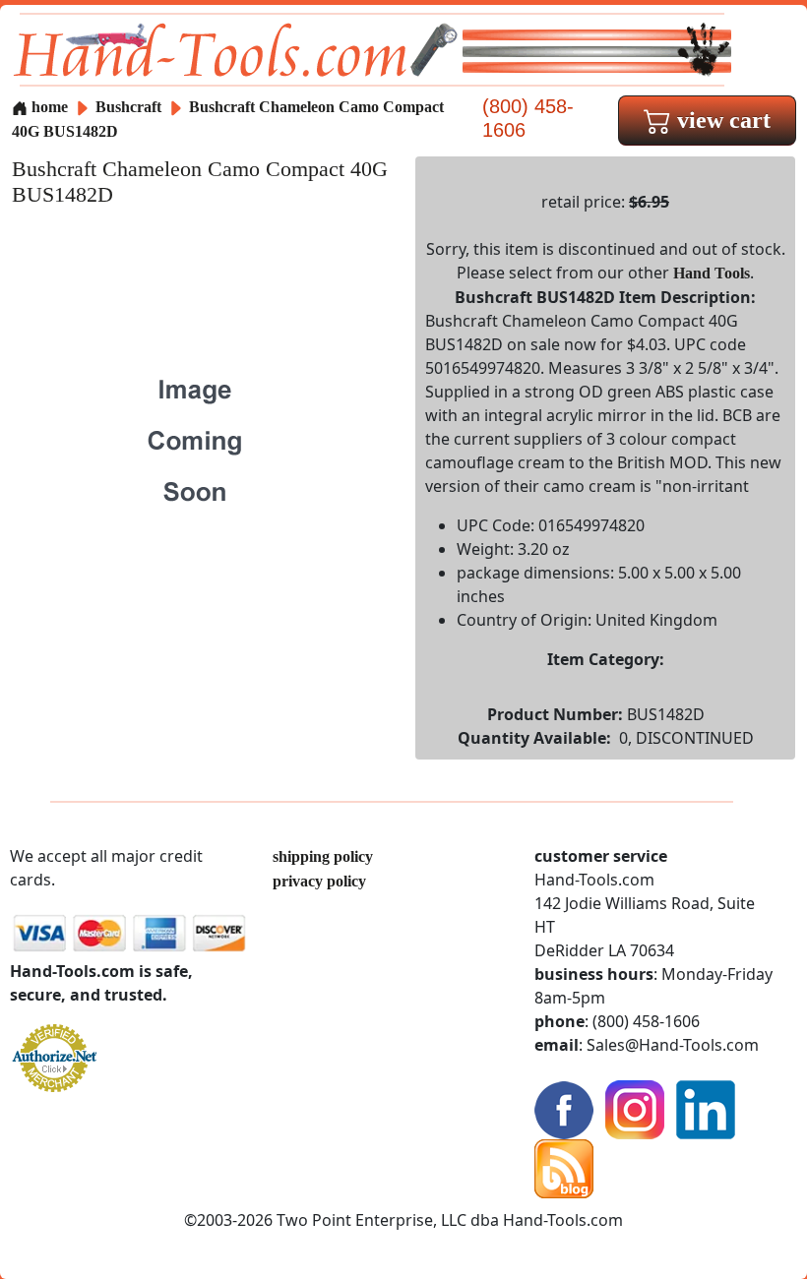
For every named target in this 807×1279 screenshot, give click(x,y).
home (48, 106)
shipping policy (323, 856)
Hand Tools (711, 273)
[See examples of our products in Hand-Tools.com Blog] (563, 1167)
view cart (721, 120)
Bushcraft (130, 106)
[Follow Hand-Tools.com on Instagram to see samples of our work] (634, 1108)
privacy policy (319, 881)
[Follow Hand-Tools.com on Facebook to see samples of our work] (563, 1108)
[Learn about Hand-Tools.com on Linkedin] (705, 1108)
